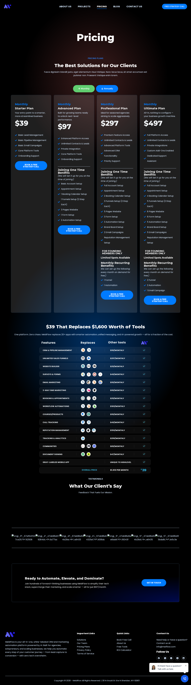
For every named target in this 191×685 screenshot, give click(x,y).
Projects (84, 6)
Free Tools (122, 646)
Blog (116, 6)
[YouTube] (177, 658)
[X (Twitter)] (165, 658)
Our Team (82, 643)
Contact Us (134, 6)
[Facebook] (158, 658)
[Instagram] (171, 658)
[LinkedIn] (183, 658)
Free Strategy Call (175, 6)
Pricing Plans (83, 646)
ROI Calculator (124, 650)
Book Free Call (124, 639)
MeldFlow (77, 680)
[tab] (84, 88)
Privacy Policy (84, 650)
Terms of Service (85, 653)
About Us (65, 6)
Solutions (81, 639)
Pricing (102, 6)
